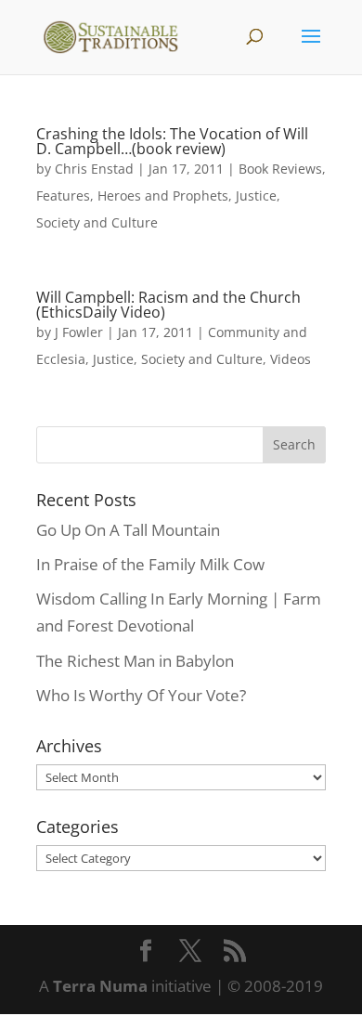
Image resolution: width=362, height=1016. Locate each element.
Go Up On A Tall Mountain (128, 530)
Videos (290, 359)
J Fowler (79, 332)
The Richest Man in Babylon (135, 660)
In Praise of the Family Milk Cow (150, 564)
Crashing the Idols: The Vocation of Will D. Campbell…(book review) (172, 141)
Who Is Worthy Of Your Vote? (141, 695)
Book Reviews (280, 168)
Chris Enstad (94, 168)
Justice (256, 195)
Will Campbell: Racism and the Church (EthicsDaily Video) (168, 304)
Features (63, 195)
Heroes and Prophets (162, 195)
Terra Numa (100, 985)
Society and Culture (97, 222)
